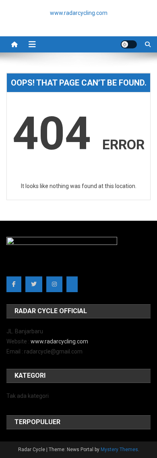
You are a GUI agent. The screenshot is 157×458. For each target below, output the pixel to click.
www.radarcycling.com (59, 341)
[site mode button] (129, 44)
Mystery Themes (119, 449)
